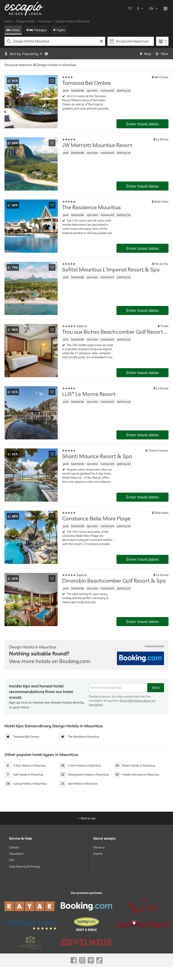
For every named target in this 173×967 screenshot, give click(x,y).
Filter (164, 54)
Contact (14, 847)
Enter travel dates (142, 123)
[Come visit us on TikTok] (99, 960)
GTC (11, 860)
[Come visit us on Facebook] (74, 960)
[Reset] (101, 41)
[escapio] (24, 8)
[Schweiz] (142, 924)
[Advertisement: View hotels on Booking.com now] (140, 658)
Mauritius (45, 21)
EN (151, 8)
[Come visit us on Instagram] (82, 960)
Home (8, 21)
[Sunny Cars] (86, 924)
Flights (61, 30)
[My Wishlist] (129, 8)
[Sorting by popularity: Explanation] (46, 53)
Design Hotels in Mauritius (72, 21)
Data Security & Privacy (24, 866)
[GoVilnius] (86, 942)
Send (155, 687)
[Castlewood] (30, 942)
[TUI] (142, 906)
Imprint (98, 853)
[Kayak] (30, 906)
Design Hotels (25, 21)
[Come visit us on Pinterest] (91, 960)
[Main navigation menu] (165, 8)
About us (99, 847)
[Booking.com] (86, 906)
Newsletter (16, 853)
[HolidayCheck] (30, 924)
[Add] (52, 80)
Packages (40, 30)
